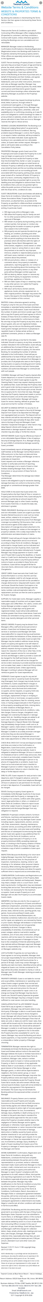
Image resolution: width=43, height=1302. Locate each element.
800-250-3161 (14, 1286)
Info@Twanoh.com (24, 1290)
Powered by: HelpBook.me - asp (22, 1293)
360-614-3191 (29, 1286)
